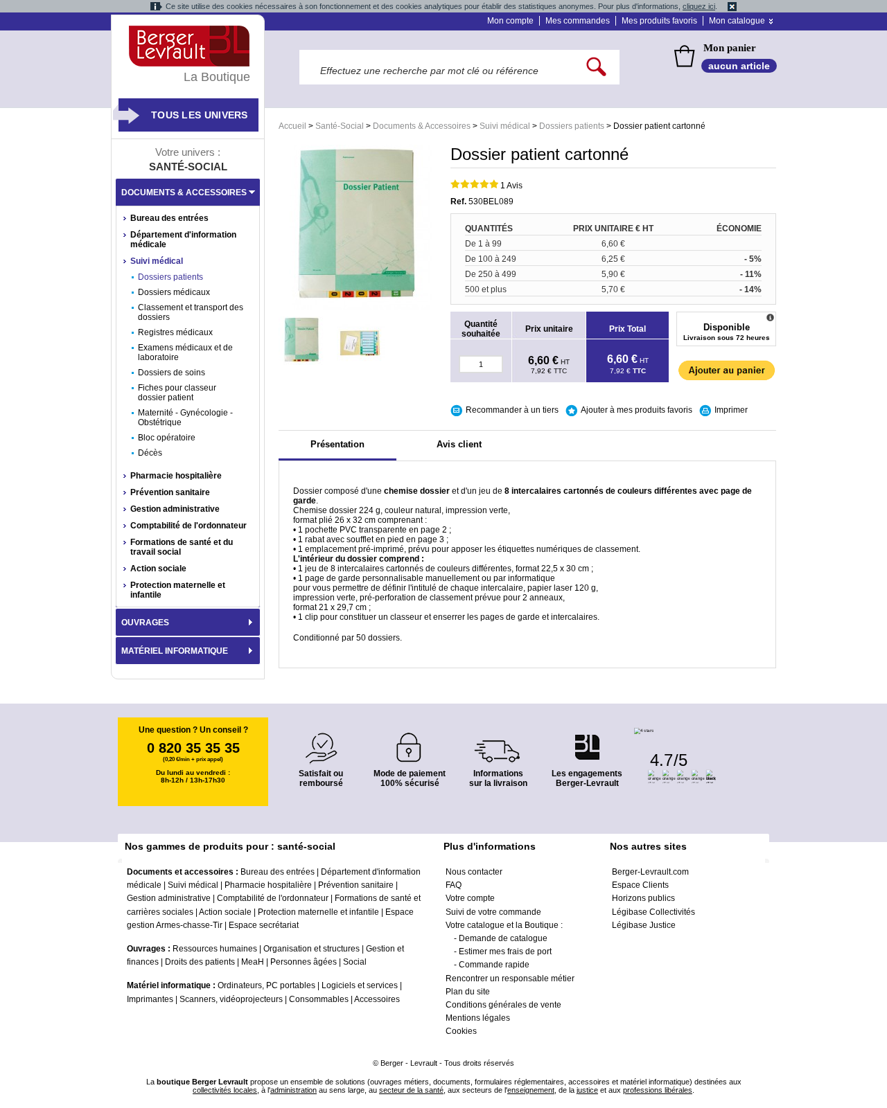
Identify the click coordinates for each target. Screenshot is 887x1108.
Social (355, 962)
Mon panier (729, 47)
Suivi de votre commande (493, 912)
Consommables (319, 999)
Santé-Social (339, 126)
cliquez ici (699, 6)
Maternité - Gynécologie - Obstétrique (185, 417)
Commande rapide (494, 965)
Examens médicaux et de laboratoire (185, 352)
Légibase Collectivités (653, 912)
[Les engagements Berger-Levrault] (587, 740)
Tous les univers (199, 114)
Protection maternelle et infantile (177, 590)
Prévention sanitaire (170, 492)
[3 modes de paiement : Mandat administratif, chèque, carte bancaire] (409, 742)
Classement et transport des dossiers (190, 312)
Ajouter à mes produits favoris (636, 410)
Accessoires (377, 999)
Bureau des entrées (169, 218)
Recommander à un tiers (512, 410)
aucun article (739, 65)
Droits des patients (200, 962)
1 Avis (511, 185)
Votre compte (470, 898)
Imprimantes (150, 999)
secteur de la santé (411, 1090)
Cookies (461, 1031)
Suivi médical (505, 126)
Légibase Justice (644, 925)
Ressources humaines (215, 949)
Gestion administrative (175, 509)
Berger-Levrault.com (650, 872)
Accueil (292, 126)
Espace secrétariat (264, 925)
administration (293, 1090)
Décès (150, 453)
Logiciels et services (360, 985)
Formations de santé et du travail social (181, 547)
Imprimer (731, 410)
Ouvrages (145, 622)
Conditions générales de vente (503, 1005)
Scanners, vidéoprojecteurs (231, 999)
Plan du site (468, 992)
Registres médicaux (175, 332)
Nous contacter (474, 872)
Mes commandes (577, 21)
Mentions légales (478, 1018)
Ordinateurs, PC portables (266, 985)
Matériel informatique (174, 651)
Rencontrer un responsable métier (510, 978)
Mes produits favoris (659, 21)
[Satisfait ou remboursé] (320, 740)
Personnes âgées (303, 962)
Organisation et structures (311, 949)
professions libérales (657, 1090)
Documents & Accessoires (422, 126)
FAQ (454, 885)
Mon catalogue (737, 21)
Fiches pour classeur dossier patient (177, 392)
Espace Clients (640, 885)
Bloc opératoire (166, 438)
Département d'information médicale (183, 239)
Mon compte (510, 21)
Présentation (337, 444)
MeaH (252, 962)
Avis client (459, 444)
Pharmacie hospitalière (176, 476)
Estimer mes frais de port (505, 951)
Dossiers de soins (171, 372)
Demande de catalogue (503, 938)
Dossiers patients (571, 126)
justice (587, 1090)
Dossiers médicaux (174, 292)
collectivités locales (225, 1090)
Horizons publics (643, 898)
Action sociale (158, 568)
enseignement (530, 1090)
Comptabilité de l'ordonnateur (188, 525)
